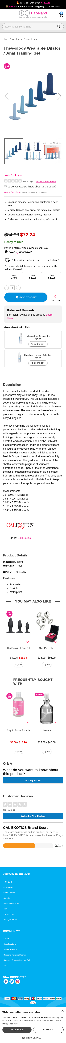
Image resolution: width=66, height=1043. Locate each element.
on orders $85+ (33, 6)
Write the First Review (46, 181)
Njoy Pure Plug (46, 648)
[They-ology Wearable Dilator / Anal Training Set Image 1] (33, 96)
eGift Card (8, 882)
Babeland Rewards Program (15, 955)
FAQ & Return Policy (12, 903)
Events (6, 939)
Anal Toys (17, 39)
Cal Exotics (24, 537)
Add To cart (28, 297)
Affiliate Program (10, 949)
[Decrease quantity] (6, 288)
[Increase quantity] (18, 288)
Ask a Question (12, 192)
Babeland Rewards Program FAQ (17, 960)
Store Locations (10, 944)
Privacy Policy (9, 914)
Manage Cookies (10, 919)
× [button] (62, 1011)
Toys (6, 39)
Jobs (6, 965)
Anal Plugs (31, 39)
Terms (6, 909)
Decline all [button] (48, 1029)
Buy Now (18, 664)
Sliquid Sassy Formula (18, 730)
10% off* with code (33, 2)
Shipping (7, 898)
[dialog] (33, 1025)
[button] (5, 15)
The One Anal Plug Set (18, 648)
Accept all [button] (17, 1029)
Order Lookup (9, 893)
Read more (13, 1024)
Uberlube (46, 730)
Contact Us (8, 887)
